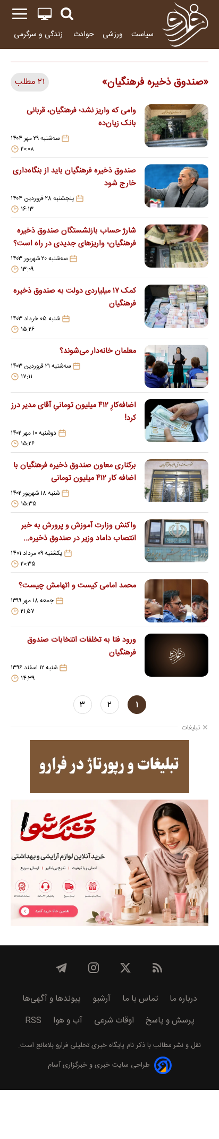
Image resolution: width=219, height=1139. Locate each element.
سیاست (142, 34)
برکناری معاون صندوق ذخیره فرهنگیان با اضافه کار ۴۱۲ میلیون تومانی (74, 472)
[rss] (157, 967)
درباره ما (183, 998)
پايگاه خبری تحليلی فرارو (89, 1045)
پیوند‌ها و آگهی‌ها (51, 998)
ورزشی (113, 34)
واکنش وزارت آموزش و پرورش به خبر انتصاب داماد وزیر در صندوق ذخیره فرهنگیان (78, 532)
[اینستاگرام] (93, 967)
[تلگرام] (61, 967)
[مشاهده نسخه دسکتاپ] (44, 14)
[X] (125, 967)
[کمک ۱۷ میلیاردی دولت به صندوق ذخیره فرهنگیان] (176, 309)
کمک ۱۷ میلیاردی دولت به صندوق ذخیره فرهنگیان (74, 297)
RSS (33, 1020)
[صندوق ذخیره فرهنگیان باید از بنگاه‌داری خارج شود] (176, 188)
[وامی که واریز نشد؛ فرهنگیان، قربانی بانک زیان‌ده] (176, 128)
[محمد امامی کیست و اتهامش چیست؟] (176, 600)
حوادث (83, 34)
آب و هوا (67, 1020)
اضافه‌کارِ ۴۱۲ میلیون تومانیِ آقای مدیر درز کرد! (73, 412)
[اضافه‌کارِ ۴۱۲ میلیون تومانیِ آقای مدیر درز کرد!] (176, 423)
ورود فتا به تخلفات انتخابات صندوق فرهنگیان (81, 646)
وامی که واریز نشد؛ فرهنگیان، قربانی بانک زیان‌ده (81, 117)
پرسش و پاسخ (170, 1020)
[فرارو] (185, 24)
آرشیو (101, 998)
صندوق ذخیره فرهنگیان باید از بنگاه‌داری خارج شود (74, 177)
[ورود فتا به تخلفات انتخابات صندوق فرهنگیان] (176, 658)
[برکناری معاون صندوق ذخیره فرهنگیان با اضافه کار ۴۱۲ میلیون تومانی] (176, 483)
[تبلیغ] (109, 766)
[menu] (20, 14)
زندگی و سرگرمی (39, 34)
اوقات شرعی (114, 1020)
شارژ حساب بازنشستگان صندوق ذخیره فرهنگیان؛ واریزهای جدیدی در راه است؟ (74, 237)
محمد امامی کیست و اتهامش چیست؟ (77, 585)
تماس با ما (140, 998)
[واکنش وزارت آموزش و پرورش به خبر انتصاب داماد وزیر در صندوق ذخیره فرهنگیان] (176, 543)
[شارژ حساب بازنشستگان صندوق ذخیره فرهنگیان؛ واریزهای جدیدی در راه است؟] (176, 249)
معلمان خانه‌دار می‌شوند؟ (98, 351)
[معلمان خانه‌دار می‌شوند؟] (176, 366)
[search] (67, 14)
